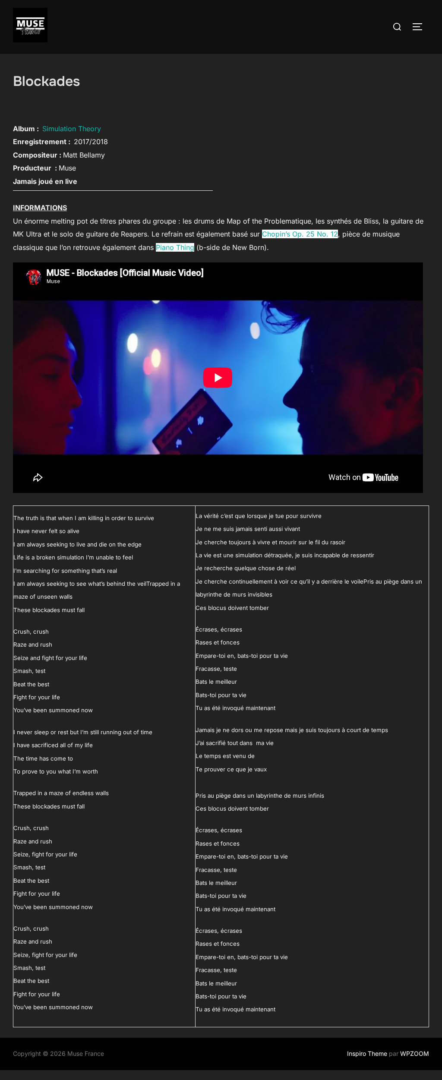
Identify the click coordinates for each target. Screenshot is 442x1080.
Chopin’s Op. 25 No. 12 (300, 234)
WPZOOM (414, 1053)
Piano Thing (175, 247)
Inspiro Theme (367, 1053)
